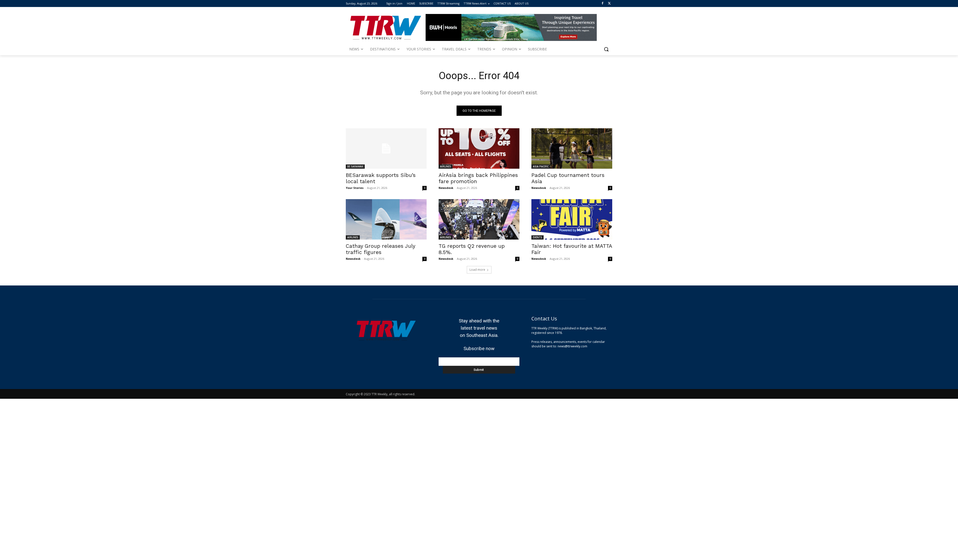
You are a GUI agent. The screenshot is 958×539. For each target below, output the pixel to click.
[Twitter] (609, 3)
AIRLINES (445, 166)
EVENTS (537, 237)
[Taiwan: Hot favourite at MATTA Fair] (571, 219)
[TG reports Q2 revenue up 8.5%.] (479, 219)
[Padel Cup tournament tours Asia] (571, 148)
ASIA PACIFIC (541, 166)
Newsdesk (446, 188)
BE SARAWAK (355, 166)
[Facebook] (602, 3)
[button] (606, 49)
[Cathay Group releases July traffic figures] (386, 219)
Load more (477, 270)
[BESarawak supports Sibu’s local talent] (386, 148)
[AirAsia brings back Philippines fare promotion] (479, 148)
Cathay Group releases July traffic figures (380, 249)
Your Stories (354, 188)
